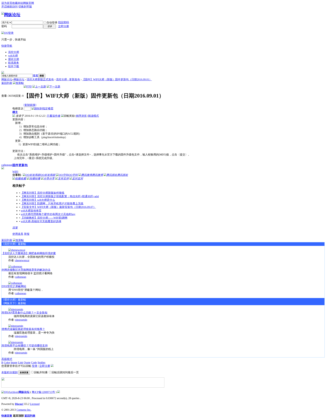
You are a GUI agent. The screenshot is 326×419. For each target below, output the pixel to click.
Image (14, 362)
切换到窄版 (25, 6)
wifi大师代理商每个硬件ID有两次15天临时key (48, 214)
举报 (26, 233)
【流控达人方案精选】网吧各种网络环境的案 (29, 253)
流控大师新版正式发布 (40, 79)
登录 (34, 365)
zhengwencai (22, 260)
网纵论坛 (6, 79)
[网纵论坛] (10, 14)
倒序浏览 (81, 115)
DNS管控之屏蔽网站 (14, 286)
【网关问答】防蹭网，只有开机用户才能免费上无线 (52, 203)
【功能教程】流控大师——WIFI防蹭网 (44, 217)
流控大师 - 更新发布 (68, 79)
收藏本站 (17, 3)
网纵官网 (28, 3)
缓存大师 (13, 59)
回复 (15, 227)
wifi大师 (13, 55)
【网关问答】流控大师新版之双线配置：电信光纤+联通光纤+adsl (60, 196)
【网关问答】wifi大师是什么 (38, 199)
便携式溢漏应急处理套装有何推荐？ (23, 329)
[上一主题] (39, 86)
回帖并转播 (41, 372)
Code (34, 362)
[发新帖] (18, 83)
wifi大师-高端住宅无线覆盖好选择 (41, 221)
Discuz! (19, 404)
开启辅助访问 (9, 6)
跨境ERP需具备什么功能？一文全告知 (24, 312)
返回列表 (6, 83)
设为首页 (6, 3)
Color (7, 362)
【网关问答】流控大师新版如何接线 (42, 192)
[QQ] (4, 392)
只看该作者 (53, 115)
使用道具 (17, 233)
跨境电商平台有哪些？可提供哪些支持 (25, 345)
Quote (27, 362)
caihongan (6, 164)
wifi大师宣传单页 (31, 210)
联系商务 (13, 62)
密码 (4, 26)
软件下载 (13, 66)
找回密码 (63, 22)
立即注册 (63, 26)
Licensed (35, 404)
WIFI (15, 171)
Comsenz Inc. (23, 409)
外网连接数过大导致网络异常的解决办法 (26, 269)
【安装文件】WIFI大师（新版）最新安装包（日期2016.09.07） (58, 207)
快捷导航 (6, 45)
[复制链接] (30, 104)
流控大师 (13, 52)
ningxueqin (21, 319)
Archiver (13, 392)
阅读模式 (93, 115)
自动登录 (52, 22)
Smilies (41, 362)
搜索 (35, 75)
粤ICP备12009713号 (43, 392)
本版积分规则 (9, 372)
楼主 (15, 112)
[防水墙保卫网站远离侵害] (58, 392)
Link (20, 362)
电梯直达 (17, 108)
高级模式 (6, 359)
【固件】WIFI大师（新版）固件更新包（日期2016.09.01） (117, 79)
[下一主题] (53, 86)
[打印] (28, 86)
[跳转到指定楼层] (42, 108)
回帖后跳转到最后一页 (65, 372)
